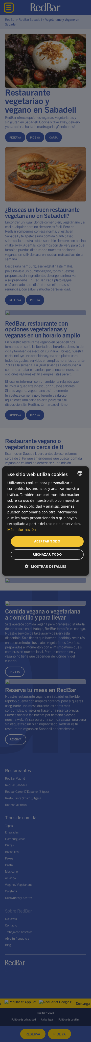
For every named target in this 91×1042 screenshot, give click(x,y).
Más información (21, 529)
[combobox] (79, 473)
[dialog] (45, 521)
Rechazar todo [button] (47, 554)
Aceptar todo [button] (47, 541)
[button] (45, 566)
